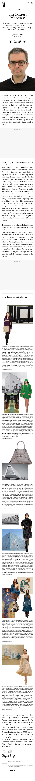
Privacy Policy (17, 766)
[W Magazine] (4, 4)
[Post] (15, 41)
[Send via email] (24, 41)
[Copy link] (19, 41)
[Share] (10, 41)
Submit (11, 770)
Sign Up (8, 753)
